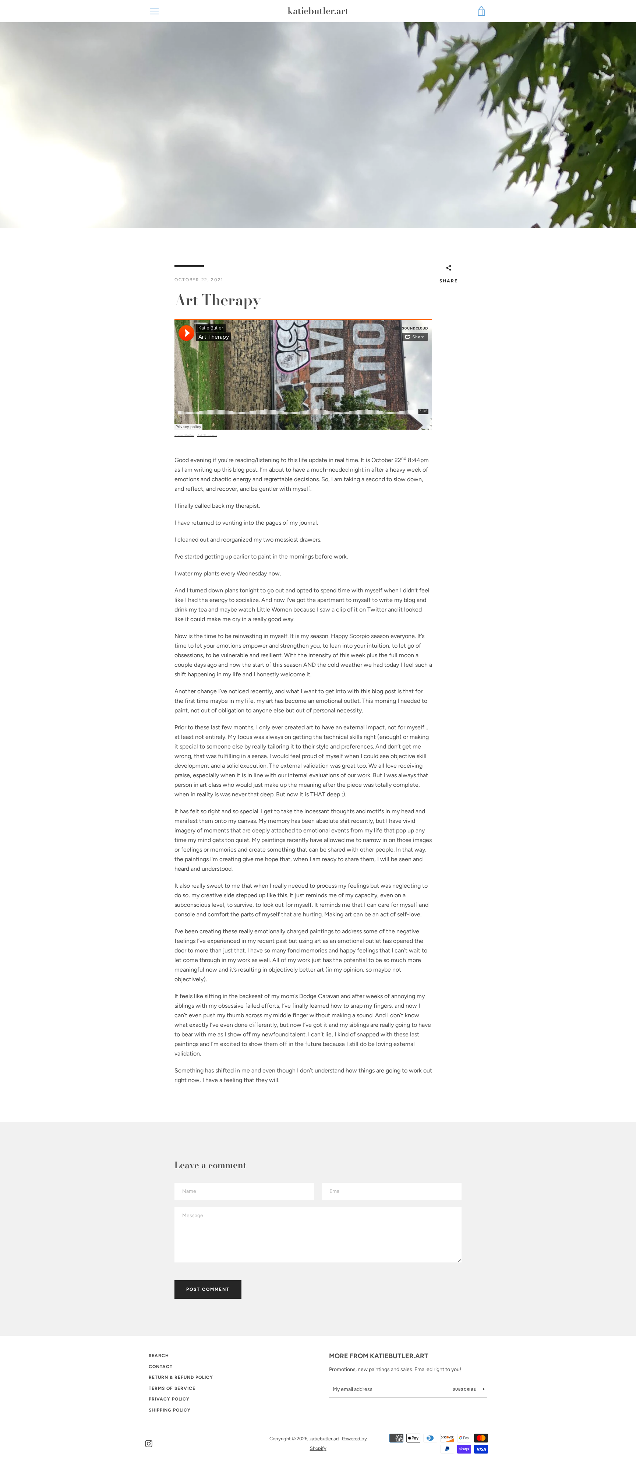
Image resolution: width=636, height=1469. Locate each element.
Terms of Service (172, 1388)
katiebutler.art (318, 11)
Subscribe (465, 1389)
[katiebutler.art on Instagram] (148, 1443)
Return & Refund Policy (181, 1377)
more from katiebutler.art (378, 1356)
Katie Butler (184, 435)
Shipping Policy (170, 1410)
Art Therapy (207, 435)
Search (159, 1355)
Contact (161, 1366)
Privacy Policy (169, 1399)
